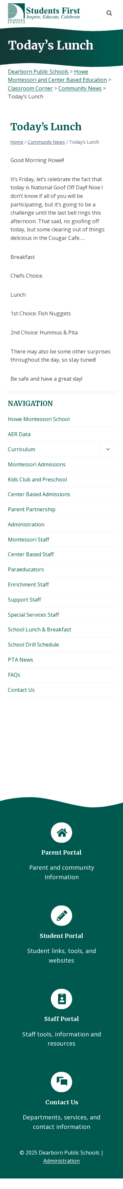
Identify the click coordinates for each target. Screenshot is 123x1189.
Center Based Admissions (39, 494)
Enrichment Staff (28, 584)
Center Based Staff (31, 554)
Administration (26, 524)
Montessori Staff (28, 539)
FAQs (14, 674)
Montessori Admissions (37, 464)
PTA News (20, 659)
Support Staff (24, 599)
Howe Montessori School (39, 419)
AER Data (19, 434)
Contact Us (21, 689)
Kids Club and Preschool (37, 479)
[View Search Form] (109, 13)
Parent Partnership (31, 509)
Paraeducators (26, 569)
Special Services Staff (33, 614)
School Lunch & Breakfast (39, 629)
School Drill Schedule (33, 644)
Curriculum (21, 449)
